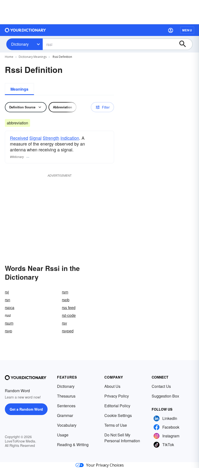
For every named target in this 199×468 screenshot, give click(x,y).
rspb (65, 300)
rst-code (69, 315)
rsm (65, 292)
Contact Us (161, 386)
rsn (7, 300)
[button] (171, 30)
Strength (51, 138)
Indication (69, 138)
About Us (112, 386)
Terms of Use (115, 425)
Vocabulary (66, 425)
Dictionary (20, 44)
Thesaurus (66, 396)
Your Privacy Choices (105, 465)
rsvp (8, 331)
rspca (9, 307)
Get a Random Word (26, 409)
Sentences (66, 405)
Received (19, 138)
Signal (35, 138)
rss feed (68, 307)
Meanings (19, 89)
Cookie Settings (118, 415)
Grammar (65, 415)
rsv (64, 323)
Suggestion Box (165, 396)
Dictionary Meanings (33, 57)
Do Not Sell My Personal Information (122, 437)
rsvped (68, 331)
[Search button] (185, 44)
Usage (62, 435)
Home (9, 57)
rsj (7, 292)
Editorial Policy (117, 405)
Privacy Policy (116, 396)
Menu (187, 30)
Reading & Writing (73, 444)
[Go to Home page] (25, 30)
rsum (9, 323)
